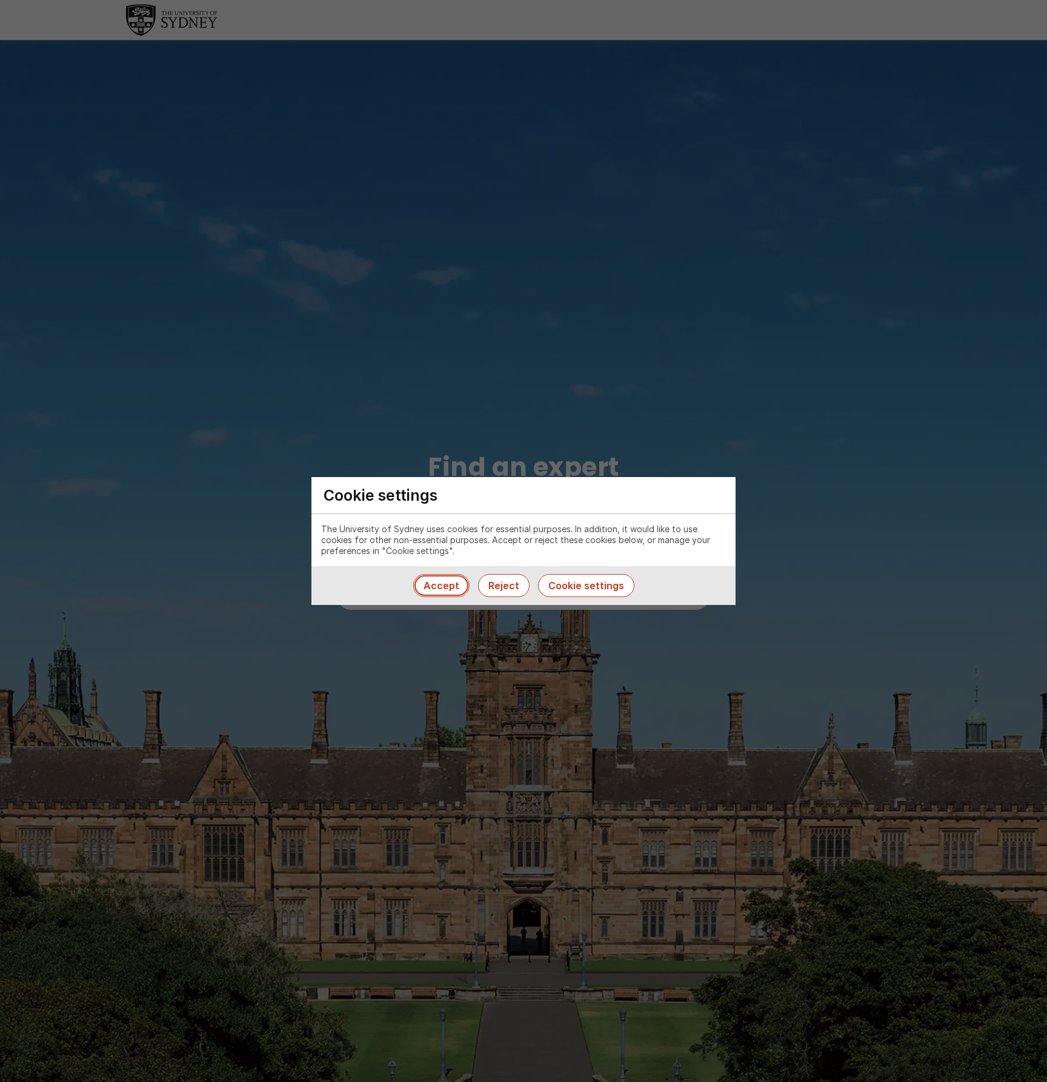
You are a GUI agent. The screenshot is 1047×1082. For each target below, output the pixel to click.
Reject (503, 585)
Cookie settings (586, 585)
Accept (441, 585)
